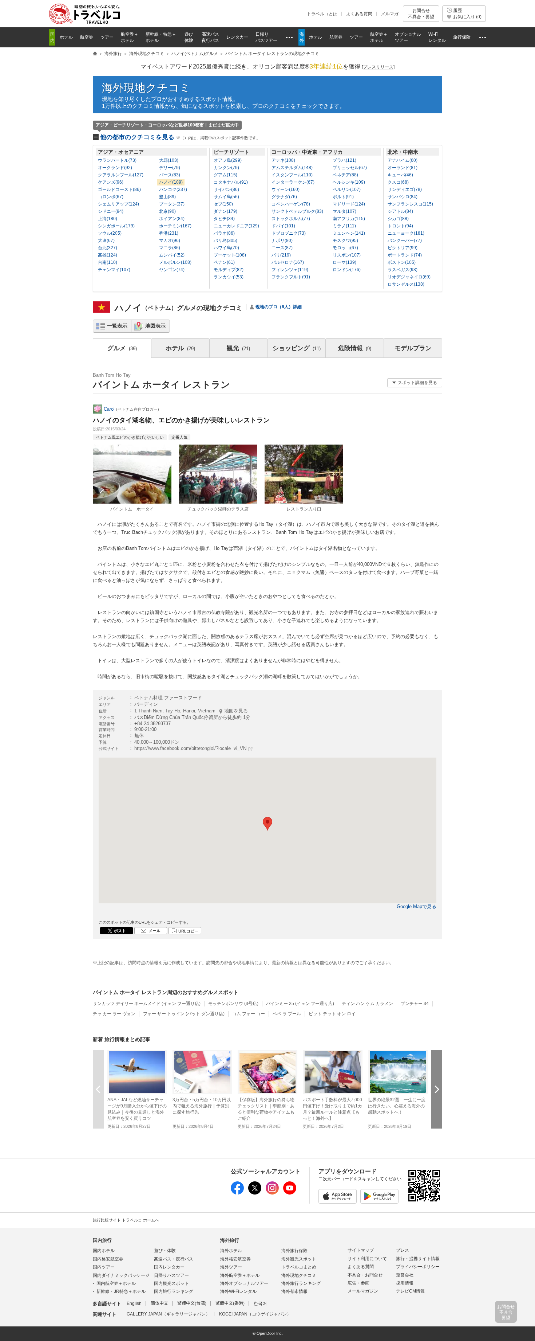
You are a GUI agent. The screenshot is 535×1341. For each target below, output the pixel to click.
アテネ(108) (283, 160)
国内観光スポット (171, 1283)
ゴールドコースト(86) (119, 189)
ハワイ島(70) (226, 247)
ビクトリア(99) (402, 247)
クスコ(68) (398, 182)
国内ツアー (104, 1267)
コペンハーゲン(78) (291, 204)
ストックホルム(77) (291, 218)
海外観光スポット (298, 1259)
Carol (109, 409)
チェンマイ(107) (114, 269)
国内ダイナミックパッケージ (121, 1275)
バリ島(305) (225, 240)
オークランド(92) (115, 167)
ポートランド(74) (405, 255)
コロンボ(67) (110, 196)
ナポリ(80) (282, 240)
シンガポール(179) (116, 225)
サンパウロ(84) (402, 196)
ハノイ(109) (171, 182)
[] (378, 67)
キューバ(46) (400, 174)
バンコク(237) (173, 189)
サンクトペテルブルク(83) (297, 211)
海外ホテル (231, 1250)
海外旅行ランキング (301, 1283)
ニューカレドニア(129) (236, 225)
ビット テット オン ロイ (332, 1013)
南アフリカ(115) (349, 218)
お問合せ (421, 13)
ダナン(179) (225, 211)
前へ (98, 1089)
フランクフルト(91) (291, 276)
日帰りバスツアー (171, 1275)
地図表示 (155, 326)
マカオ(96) (169, 240)
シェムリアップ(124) (118, 204)
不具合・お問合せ (365, 1275)
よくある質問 (359, 14)
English (134, 1303)
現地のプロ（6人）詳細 (278, 306)
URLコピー (188, 931)
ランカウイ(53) (228, 276)
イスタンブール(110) (292, 174)
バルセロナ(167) (288, 262)
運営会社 (404, 1275)
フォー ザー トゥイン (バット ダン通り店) (184, 1013)
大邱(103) (168, 160)
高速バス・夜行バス (173, 1259)
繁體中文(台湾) (191, 1303)
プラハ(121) (344, 160)
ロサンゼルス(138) (406, 284)
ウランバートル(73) (117, 160)
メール (154, 930)
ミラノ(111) (344, 225)
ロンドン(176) (347, 269)
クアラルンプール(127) (120, 174)
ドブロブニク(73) (289, 233)
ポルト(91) (343, 196)
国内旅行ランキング (173, 1291)
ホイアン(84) (172, 218)
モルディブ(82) (228, 269)
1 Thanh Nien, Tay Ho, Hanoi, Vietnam (191, 710)
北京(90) (167, 211)
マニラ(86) (169, 247)
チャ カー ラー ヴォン (114, 1013)
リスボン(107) (347, 255)
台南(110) (107, 262)
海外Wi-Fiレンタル (238, 1291)
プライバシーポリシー (418, 1266)
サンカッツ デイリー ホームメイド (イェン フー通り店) (147, 1003)
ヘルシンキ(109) (349, 182)
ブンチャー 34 (415, 1003)
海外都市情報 (294, 1291)
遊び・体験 (165, 1250)
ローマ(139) (344, 262)
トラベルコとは (322, 14)
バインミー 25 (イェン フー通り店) (300, 1003)
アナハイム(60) (402, 160)
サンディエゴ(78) (405, 189)
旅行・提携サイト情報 (418, 1258)
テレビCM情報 (410, 1291)
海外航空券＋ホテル (239, 1275)
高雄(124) (107, 255)
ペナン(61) (224, 262)
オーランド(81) (402, 167)
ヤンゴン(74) (172, 269)
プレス (402, 1250)
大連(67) (106, 240)
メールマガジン (363, 1291)
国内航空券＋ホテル (116, 1283)
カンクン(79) (226, 167)
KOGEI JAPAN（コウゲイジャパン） (255, 1314)
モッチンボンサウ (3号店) (233, 1003)
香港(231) (168, 233)
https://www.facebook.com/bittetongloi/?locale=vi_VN (190, 748)
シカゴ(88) (398, 218)
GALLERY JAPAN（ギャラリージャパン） (168, 1314)
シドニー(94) (110, 211)
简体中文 (159, 1303)
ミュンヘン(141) (349, 233)
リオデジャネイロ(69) (409, 276)
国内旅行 (102, 1240)
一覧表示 (117, 326)
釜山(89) (167, 196)
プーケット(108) (230, 255)
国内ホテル (104, 1250)
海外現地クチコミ (146, 88)
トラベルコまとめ (298, 1267)
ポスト (120, 930)
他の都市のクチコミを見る (180, 137)
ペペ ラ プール (287, 1013)
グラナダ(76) (284, 196)
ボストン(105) (402, 262)
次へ (436, 1089)
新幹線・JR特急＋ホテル (121, 1291)
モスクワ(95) (345, 240)
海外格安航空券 (235, 1259)
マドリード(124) (349, 204)
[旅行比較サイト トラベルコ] (95, 53)
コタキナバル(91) (231, 182)
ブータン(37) (172, 204)
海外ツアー (231, 1267)
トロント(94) (400, 225)
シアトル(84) (400, 211)
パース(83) (169, 174)
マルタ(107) (344, 211)
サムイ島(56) (226, 196)
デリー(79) (169, 167)
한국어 (260, 1303)
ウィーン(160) (286, 189)
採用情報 (404, 1283)
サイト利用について (367, 1258)
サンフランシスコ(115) (410, 204)
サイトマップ (361, 1250)
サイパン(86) (226, 189)
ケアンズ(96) (110, 182)
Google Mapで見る (416, 906)
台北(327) (107, 247)
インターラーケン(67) (293, 182)
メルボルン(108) (175, 262)
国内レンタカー (169, 1267)
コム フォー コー (248, 1013)
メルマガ (390, 14)
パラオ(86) (224, 233)
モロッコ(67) (345, 247)
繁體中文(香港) (230, 1303)
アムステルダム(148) (292, 167)
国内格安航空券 (108, 1259)
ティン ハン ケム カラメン (367, 1003)
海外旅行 (229, 1240)
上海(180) (107, 218)
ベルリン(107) (347, 189)
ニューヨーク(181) (406, 233)
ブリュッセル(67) (350, 167)
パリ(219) (281, 255)
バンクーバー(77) (405, 240)
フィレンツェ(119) (290, 269)
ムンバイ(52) (172, 255)
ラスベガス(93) (402, 269)
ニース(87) (282, 247)
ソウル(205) (110, 233)
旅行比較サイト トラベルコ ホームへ (126, 1220)
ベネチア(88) (345, 174)
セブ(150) (223, 204)
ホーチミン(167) (175, 225)
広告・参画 (358, 1283)
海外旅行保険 (294, 1250)
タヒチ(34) (224, 218)
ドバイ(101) (283, 225)
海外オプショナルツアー (244, 1283)
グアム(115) (225, 174)
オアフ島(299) (228, 160)
